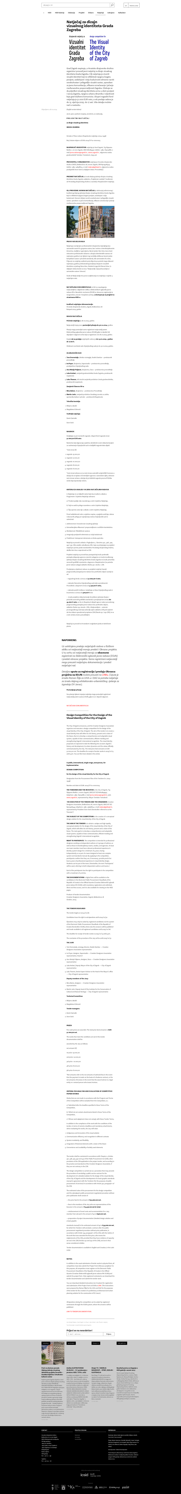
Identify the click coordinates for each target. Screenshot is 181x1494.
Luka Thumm (99, 1321)
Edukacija (71, 12)
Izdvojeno (110, 12)
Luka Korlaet (92, 1321)
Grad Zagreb (80, 1321)
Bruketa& (77, 1434)
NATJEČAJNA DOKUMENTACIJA (78, 705)
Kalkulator (122, 12)
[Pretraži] (112, 5)
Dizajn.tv (96, 1343)
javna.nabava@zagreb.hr (78, 152)
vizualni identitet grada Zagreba (83, 1324)
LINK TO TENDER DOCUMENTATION (79, 1311)
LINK (99, 1285)
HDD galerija (122, 1343)
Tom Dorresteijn (71, 1324)
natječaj (105, 1321)
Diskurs (91, 12)
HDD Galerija (59, 12)
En (126, 5)
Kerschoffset (78, 1438)
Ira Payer (86, 1321)
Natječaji (100, 12)
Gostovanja (71, 1343)
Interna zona (134, 5)
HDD (49, 12)
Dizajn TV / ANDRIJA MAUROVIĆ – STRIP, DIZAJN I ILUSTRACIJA (102, 1370)
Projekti (81, 12)
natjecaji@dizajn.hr (94, 166)
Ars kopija (77, 1436)
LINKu (105, 674)
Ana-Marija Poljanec (72, 1321)
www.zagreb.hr (93, 152)
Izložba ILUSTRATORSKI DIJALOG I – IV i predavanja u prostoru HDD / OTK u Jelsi (77, 1370)
